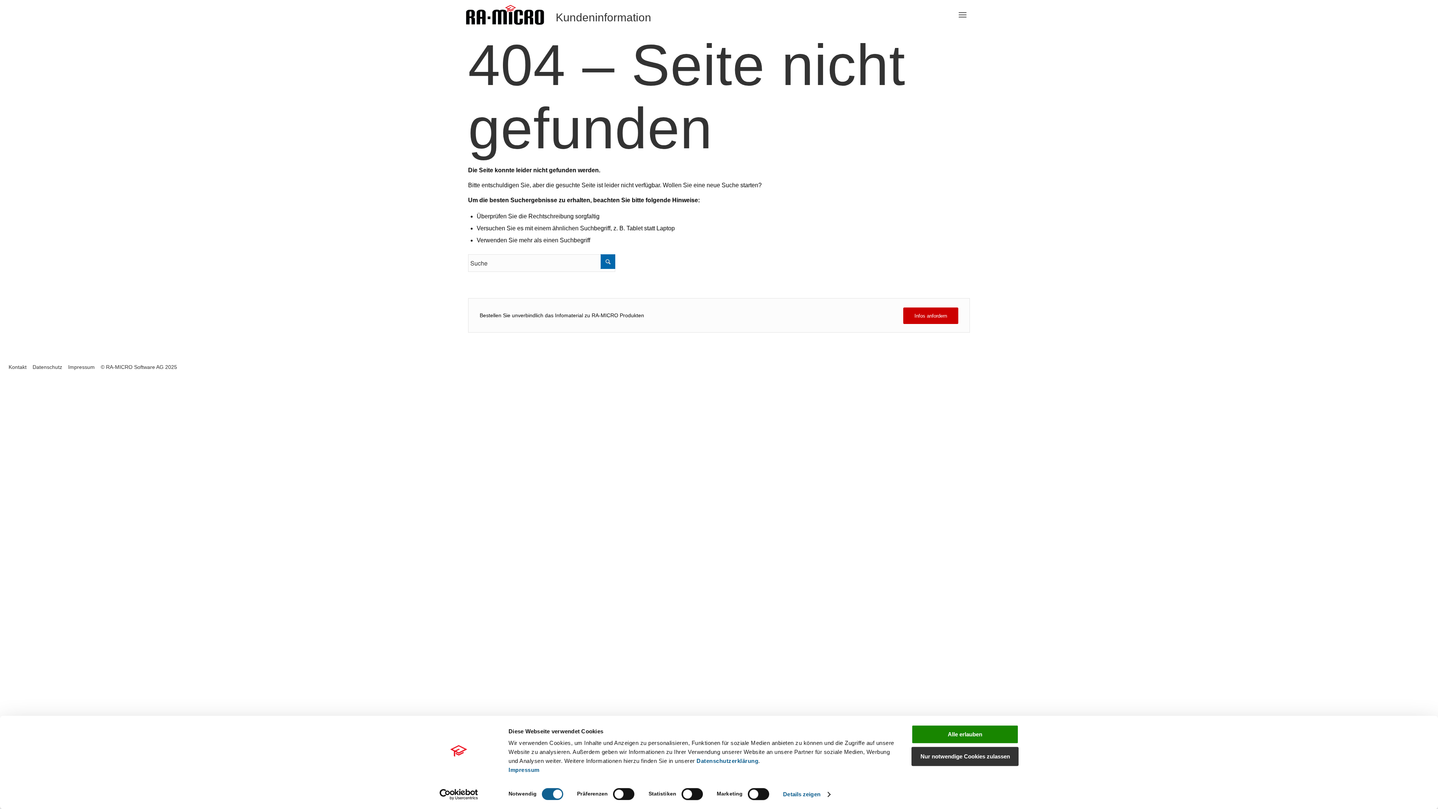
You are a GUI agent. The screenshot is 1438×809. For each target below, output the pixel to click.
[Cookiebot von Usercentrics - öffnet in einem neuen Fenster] (459, 794)
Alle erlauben (965, 734)
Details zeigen (801, 794)
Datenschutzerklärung (727, 761)
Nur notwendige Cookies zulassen (965, 756)
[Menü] (963, 15)
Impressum (524, 770)
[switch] (623, 794)
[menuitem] (963, 15)
